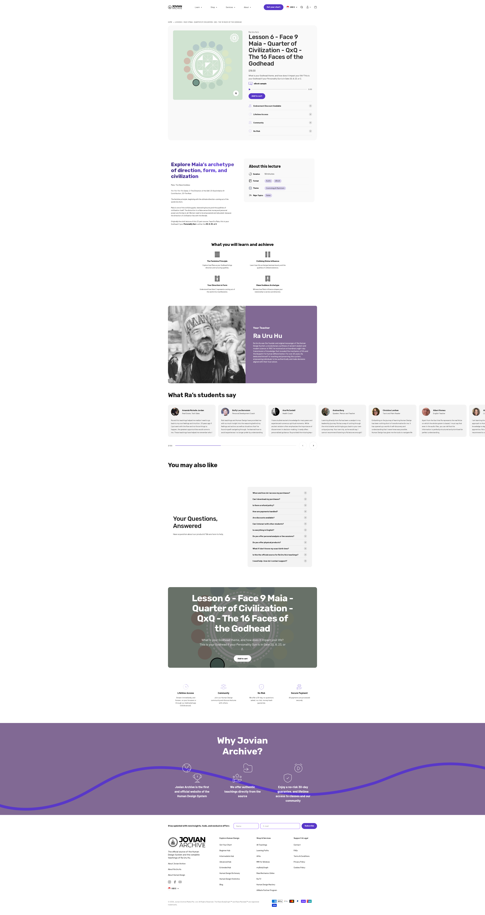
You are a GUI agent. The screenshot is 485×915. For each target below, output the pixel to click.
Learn (197, 7)
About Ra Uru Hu (175, 869)
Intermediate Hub (227, 856)
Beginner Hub (225, 851)
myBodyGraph (262, 868)
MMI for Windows (263, 862)
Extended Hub (225, 868)
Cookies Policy (299, 868)
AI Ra (259, 856)
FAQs (296, 851)
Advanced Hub (225, 862)
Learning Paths (263, 851)
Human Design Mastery (266, 885)
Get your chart (273, 7)
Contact (297, 845)
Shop (213, 7)
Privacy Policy (299, 862)
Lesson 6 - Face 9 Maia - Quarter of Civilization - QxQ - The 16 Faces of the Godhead (208, 22)
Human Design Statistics (230, 879)
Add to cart (243, 658)
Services (229, 7)
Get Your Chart (226, 845)
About (246, 7)
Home (170, 22)
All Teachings (262, 845)
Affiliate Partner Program (267, 890)
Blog (221, 885)
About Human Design (176, 875)
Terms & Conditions (302, 856)
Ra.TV (259, 879)
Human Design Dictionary (230, 873)
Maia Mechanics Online (265, 873)
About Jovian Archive (177, 864)
